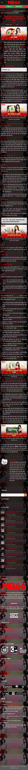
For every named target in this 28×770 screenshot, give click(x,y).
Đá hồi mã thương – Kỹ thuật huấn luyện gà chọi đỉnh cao (16, 566)
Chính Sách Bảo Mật (8, 636)
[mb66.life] (14, 2)
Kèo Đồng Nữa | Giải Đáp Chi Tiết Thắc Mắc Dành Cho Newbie (15, 548)
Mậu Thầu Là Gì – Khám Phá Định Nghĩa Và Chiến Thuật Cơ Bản (16, 536)
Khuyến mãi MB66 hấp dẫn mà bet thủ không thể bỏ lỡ (14, 542)
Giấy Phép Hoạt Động (8, 631)
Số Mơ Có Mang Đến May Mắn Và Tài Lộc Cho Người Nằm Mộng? (15, 560)
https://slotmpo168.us (13, 704)
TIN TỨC (10, 11)
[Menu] (2, 2)
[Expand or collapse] (25, 69)
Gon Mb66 (20, 24)
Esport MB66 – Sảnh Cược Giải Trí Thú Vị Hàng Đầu (15, 518)
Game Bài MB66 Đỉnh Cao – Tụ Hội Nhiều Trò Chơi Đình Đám (15, 524)
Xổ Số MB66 (6, 667)
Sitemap (5, 625)
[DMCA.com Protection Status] (14, 615)
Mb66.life (3, 592)
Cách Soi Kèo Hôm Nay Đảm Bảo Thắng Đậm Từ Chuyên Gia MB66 (15, 554)
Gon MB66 (5, 638)
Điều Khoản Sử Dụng (8, 633)
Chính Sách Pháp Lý (8, 628)
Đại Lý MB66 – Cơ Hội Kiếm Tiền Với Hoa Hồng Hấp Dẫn (15, 530)
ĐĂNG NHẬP (19, 6)
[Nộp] (25, 495)
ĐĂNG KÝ (9, 6)
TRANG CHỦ (4, 11)
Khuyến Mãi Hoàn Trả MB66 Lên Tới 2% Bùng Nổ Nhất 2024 (15, 512)
